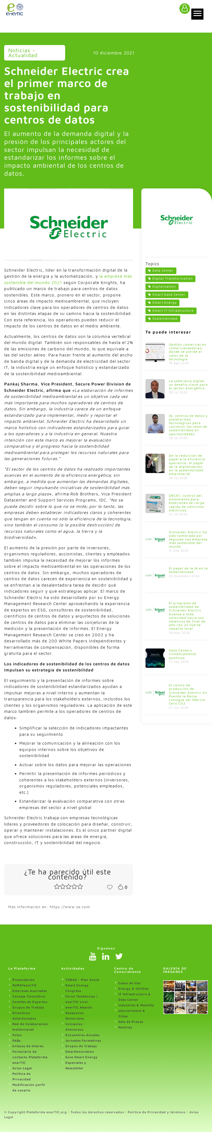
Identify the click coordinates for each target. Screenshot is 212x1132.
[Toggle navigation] (197, 14)
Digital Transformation (172, 278)
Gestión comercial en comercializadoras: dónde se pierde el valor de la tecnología (187, 351)
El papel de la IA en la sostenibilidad (188, 570)
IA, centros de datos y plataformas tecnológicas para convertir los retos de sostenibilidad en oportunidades (188, 425)
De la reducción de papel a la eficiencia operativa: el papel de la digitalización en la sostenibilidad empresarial (187, 464)
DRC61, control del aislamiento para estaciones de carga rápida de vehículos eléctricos (187, 502)
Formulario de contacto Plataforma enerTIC (29, 1057)
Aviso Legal (22, 1068)
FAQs (16, 1040)
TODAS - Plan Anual (82, 979)
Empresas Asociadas (29, 990)
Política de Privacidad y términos (157, 1112)
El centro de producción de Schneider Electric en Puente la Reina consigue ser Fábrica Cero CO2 (188, 694)
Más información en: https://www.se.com (49, 907)
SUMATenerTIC (24, 985)
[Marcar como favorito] (109, 887)
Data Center (163, 270)
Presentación (23, 979)
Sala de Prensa (130, 1021)
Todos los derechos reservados (97, 1112)
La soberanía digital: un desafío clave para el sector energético (188, 384)
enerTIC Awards (78, 1007)
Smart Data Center (169, 294)
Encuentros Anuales (82, 1035)
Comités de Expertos (29, 1002)
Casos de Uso (129, 983)
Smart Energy (164, 302)
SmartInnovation (79, 1051)
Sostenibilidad (164, 318)
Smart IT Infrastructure (173, 310)
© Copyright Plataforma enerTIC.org (35, 1112)
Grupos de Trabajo (28, 1007)
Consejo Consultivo (29, 996)
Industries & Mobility (136, 1005)
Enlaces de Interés (28, 1046)
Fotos (17, 1035)
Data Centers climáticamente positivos (183, 654)
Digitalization (164, 286)
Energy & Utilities (133, 988)
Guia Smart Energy (81, 1057)
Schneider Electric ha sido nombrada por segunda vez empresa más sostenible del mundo (188, 539)
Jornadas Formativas (83, 1040)
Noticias (125, 1027)
